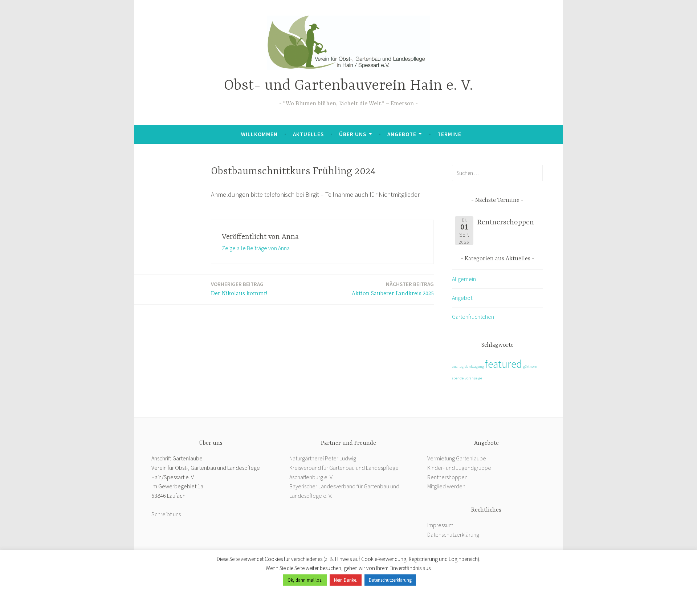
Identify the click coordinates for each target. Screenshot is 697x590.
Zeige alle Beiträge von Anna (256, 248)
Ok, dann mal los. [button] (305, 580)
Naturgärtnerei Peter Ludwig (322, 458)
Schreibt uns (166, 514)
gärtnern (530, 366)
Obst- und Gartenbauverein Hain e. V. (348, 85)
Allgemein (464, 278)
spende (458, 378)
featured (503, 364)
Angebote (401, 134)
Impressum (440, 525)
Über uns (352, 134)
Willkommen (259, 134)
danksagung (474, 366)
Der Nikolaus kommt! (239, 289)
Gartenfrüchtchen (473, 316)
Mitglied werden (446, 486)
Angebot (462, 297)
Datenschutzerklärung (453, 534)
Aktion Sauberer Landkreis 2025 (393, 289)
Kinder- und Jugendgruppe (459, 467)
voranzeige (473, 378)
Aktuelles (308, 134)
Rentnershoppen (448, 477)
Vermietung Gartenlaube (456, 458)
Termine (449, 134)
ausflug (458, 366)
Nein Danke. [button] (345, 580)
